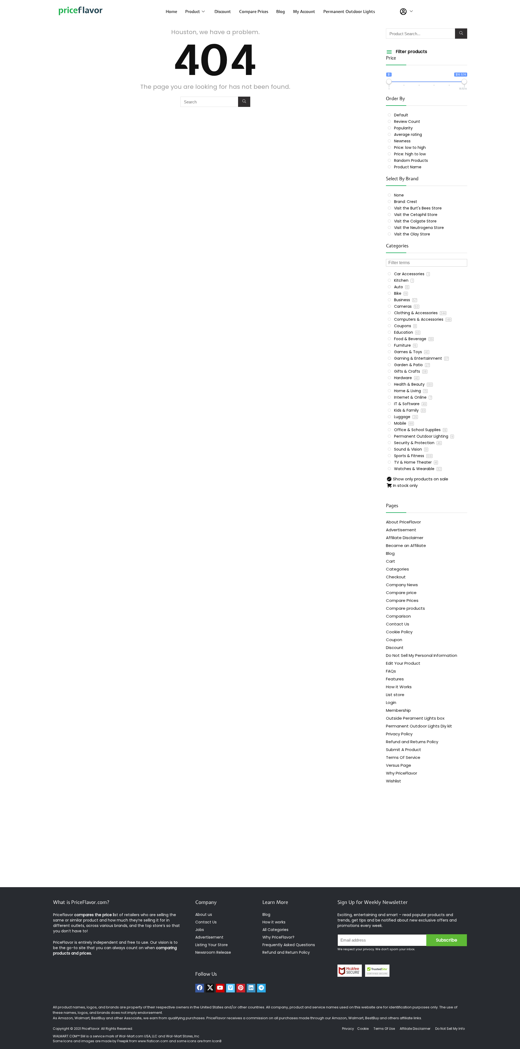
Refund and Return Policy (286, 952)
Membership (398, 710)
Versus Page (398, 765)
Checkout (396, 577)
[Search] (244, 102)
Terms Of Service (403, 757)
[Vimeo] (230, 988)
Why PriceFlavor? (278, 937)
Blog (280, 11)
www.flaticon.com (153, 1041)
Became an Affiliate (406, 545)
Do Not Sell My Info (450, 1028)
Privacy (348, 1028)
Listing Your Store (212, 945)
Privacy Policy (399, 734)
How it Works (399, 687)
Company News (402, 585)
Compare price (401, 592)
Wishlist (393, 781)
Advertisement (401, 530)
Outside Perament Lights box (415, 718)
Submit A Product (403, 749)
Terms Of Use (384, 1028)
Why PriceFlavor (401, 773)
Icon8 (217, 1041)
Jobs (199, 929)
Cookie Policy (399, 632)
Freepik (122, 1041)
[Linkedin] (251, 988)
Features (395, 679)
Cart (390, 561)
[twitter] (210, 988)
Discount (222, 11)
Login (391, 702)
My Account (304, 11)
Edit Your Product (403, 663)
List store (395, 694)
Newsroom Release (213, 952)
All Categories (275, 929)
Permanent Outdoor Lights (349, 11)
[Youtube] (220, 988)
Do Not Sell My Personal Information (421, 655)
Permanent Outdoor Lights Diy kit (419, 726)
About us (203, 914)
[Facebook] (199, 988)
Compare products (405, 608)
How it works (273, 922)
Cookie (363, 1028)
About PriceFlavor (403, 522)
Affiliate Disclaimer (404, 537)
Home (171, 11)
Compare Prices (253, 11)
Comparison (398, 616)
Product (192, 11)
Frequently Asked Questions (288, 945)
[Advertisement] (260, 844)
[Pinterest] (240, 988)
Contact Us (397, 624)
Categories (397, 569)
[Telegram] (261, 988)
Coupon (394, 639)
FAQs (391, 671)
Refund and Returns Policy (412, 742)
